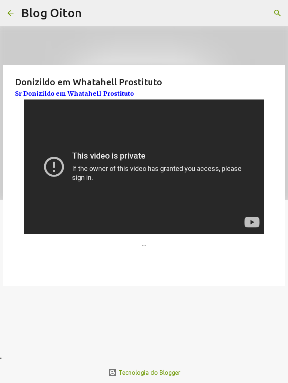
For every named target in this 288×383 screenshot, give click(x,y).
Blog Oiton (51, 12)
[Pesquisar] (277, 13)
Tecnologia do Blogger (148, 372)
